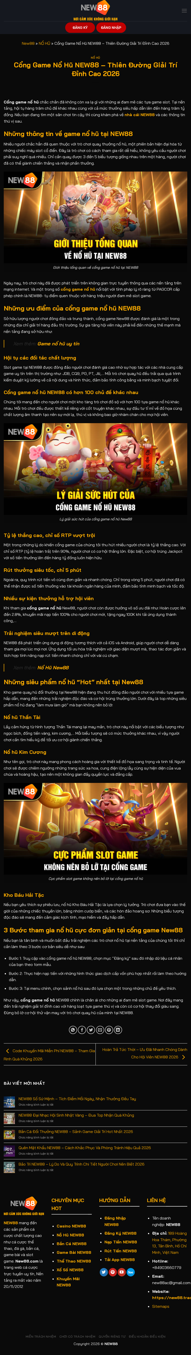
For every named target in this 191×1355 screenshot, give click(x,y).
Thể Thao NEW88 (74, 1261)
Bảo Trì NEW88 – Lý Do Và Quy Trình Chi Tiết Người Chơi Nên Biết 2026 (81, 1164)
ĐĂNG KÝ (80, 27)
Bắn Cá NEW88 (72, 1243)
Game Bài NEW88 (74, 1252)
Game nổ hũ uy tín (58, 344)
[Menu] (184, 10)
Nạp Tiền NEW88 (120, 1241)
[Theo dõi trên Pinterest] (113, 1272)
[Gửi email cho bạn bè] (100, 1030)
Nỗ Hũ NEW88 (70, 1234)
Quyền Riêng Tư (112, 1336)
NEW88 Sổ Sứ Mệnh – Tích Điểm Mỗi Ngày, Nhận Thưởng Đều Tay (77, 1098)
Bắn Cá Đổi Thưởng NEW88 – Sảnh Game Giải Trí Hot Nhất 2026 (76, 1131)
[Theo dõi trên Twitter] (104, 1272)
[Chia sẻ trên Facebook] (82, 1030)
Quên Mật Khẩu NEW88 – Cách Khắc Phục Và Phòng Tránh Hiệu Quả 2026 (85, 1147)
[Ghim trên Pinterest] (109, 1030)
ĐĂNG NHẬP (111, 27)
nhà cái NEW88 (140, 114)
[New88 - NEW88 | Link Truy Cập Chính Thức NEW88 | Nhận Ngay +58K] (95, 10)
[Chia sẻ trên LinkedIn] (118, 1030)
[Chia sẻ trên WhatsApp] (73, 1030)
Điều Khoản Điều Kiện (147, 1336)
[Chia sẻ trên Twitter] (91, 1030)
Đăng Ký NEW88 (120, 1233)
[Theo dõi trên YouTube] (122, 1272)
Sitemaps (160, 1306)
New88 (28, 43)
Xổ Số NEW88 (70, 1269)
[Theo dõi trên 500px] (131, 1272)
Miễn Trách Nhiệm (41, 1336)
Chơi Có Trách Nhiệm (77, 1336)
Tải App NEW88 (119, 1259)
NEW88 (11, 1222)
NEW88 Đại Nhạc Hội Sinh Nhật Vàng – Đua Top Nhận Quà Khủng (76, 1115)
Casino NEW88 (71, 1225)
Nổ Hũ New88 (52, 668)
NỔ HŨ (44, 43)
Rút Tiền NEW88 (120, 1250)
